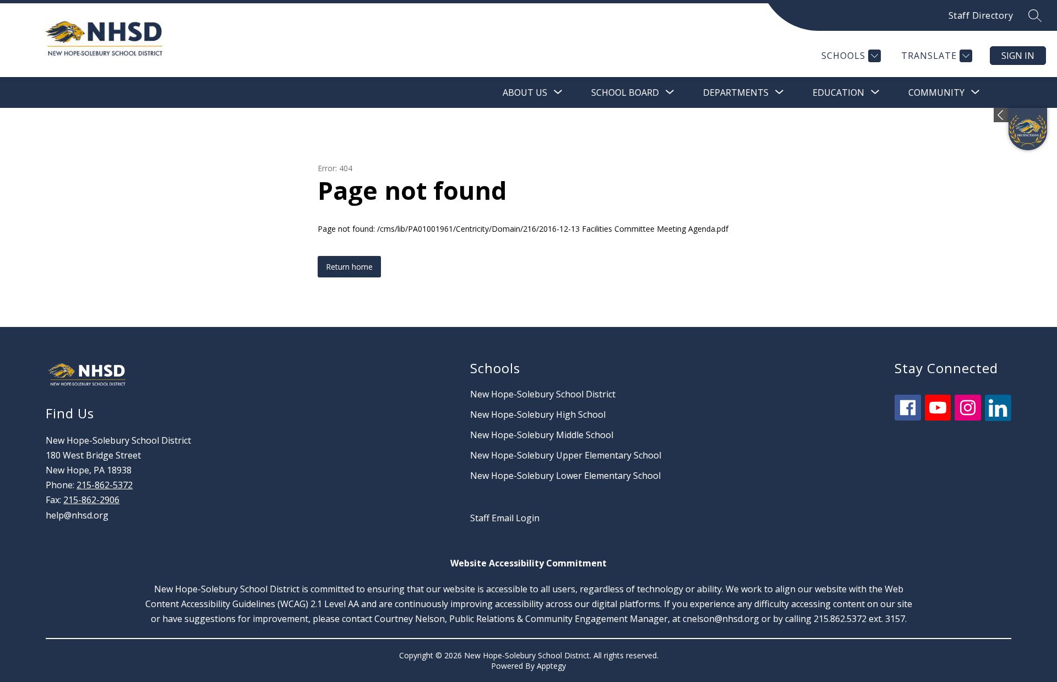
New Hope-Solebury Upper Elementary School (565, 455)
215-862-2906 (91, 500)
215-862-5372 (105, 485)
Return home (349, 266)
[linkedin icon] (998, 418)
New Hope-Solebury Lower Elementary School (565, 476)
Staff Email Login (505, 518)
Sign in (1017, 56)
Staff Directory (981, 15)
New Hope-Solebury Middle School (541, 435)
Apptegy (551, 666)
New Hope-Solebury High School (538, 414)
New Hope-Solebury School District (542, 394)
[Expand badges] (1001, 115)
